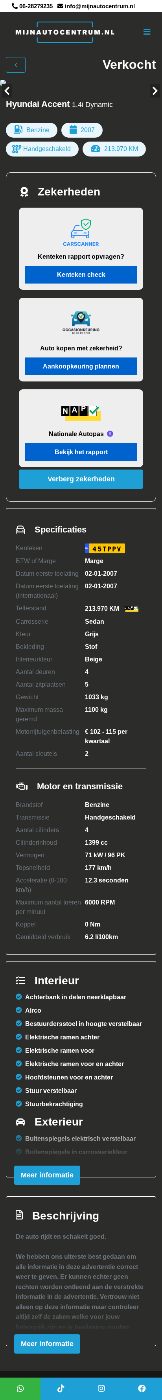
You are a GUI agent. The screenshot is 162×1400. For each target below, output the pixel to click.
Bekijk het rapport (81, 452)
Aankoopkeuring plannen (81, 366)
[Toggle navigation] (147, 32)
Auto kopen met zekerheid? (81, 348)
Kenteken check (81, 274)
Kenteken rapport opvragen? (81, 256)
